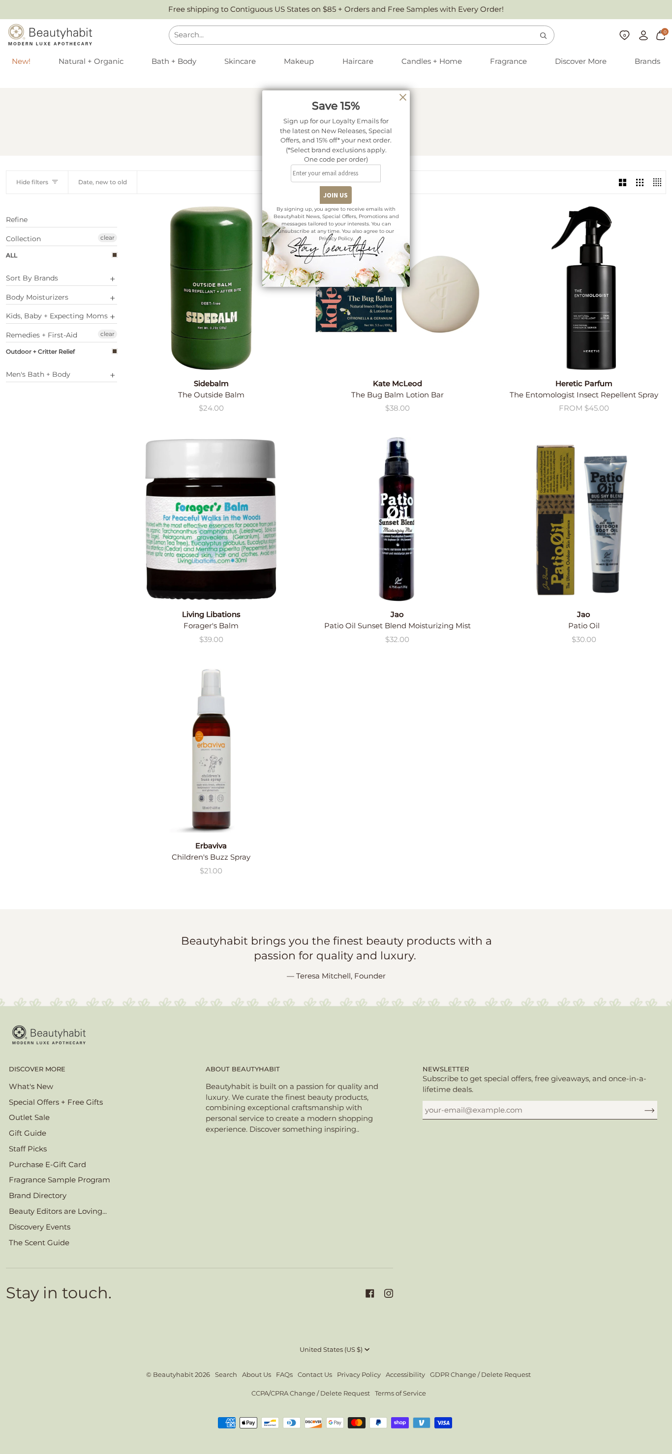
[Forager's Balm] (211, 519)
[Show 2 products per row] (622, 182)
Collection (23, 238)
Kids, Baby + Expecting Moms (57, 315)
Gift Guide (27, 1133)
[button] (91, 62)
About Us (256, 1374)
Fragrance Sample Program (59, 1179)
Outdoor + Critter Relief (40, 351)
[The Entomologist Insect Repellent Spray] (583, 288)
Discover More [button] (37, 1069)
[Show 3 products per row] (639, 182)
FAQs (284, 1374)
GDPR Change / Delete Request (480, 1374)
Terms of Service (400, 1393)
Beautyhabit (173, 1374)
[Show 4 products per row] (657, 182)
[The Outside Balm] (211, 288)
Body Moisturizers (37, 297)
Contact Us (315, 1374)
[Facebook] (370, 1293)
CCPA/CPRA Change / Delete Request (310, 1393)
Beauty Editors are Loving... (58, 1211)
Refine (17, 220)
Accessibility (405, 1374)
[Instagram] (388, 1293)
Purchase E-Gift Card (47, 1164)
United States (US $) (331, 1349)
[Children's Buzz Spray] (211, 751)
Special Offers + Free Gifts (56, 1102)
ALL (11, 255)
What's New (31, 1086)
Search (226, 1374)
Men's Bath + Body (38, 374)
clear (107, 237)
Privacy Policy (359, 1374)
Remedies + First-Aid (41, 335)
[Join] (642, 1110)
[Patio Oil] (583, 519)
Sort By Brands (32, 278)
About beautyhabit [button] (243, 1069)
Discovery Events (39, 1227)
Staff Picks (28, 1149)
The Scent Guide (39, 1242)
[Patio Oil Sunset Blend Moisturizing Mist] (397, 519)
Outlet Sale (29, 1117)
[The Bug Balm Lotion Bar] (397, 288)
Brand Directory (37, 1195)
